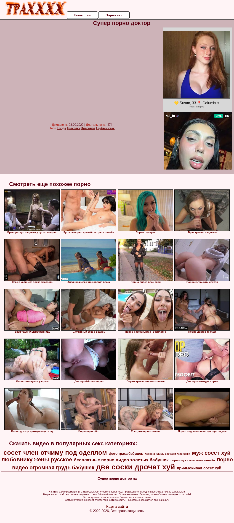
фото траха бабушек (126, 453)
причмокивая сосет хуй (199, 468)
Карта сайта (117, 507)
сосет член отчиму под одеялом (55, 452)
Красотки (73, 128)
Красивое (88, 128)
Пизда (61, 128)
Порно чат (114, 15)
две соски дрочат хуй (135, 467)
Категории (82, 15)
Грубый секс (105, 128)
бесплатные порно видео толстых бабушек (121, 459)
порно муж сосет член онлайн (192, 460)
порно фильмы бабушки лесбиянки (167, 453)
